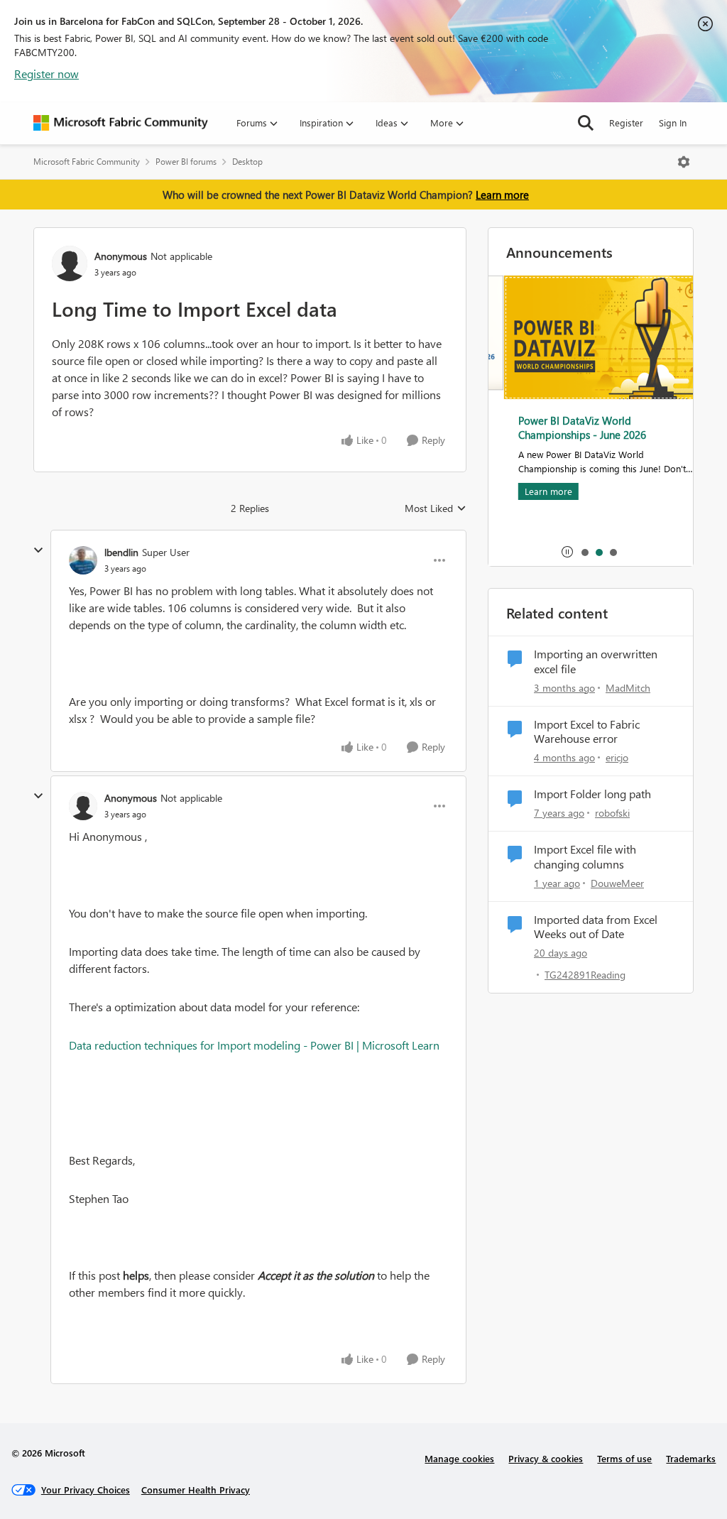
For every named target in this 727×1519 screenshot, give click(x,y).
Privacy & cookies (545, 1458)
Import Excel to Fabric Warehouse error (587, 731)
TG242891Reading (585, 974)
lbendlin (121, 552)
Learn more (502, 194)
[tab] (584, 552)
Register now (46, 73)
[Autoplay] (567, 552)
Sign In (673, 122)
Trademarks (691, 1458)
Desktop (247, 161)
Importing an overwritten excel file (595, 661)
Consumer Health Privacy (195, 1489)
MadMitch (628, 688)
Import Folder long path (592, 794)
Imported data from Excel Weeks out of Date (595, 927)
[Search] (585, 122)
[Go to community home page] (120, 123)
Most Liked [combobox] (435, 508)
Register (626, 122)
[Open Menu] (684, 162)
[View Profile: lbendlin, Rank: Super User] (83, 560)
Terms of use (624, 1458)
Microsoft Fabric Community (86, 161)
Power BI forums (186, 161)
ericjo (617, 757)
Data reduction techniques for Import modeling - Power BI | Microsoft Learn (254, 1045)
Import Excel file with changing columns (585, 856)
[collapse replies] (38, 550)
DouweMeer (617, 883)
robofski (612, 813)
